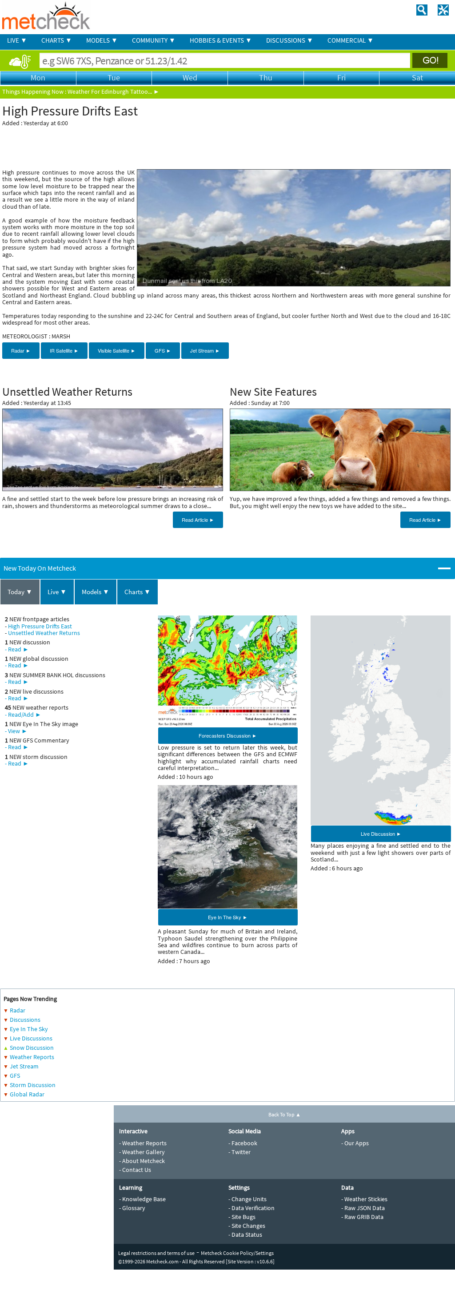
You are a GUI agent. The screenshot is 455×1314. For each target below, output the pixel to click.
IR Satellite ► (64, 350)
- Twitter (239, 1152)
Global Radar (27, 1094)
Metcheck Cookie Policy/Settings (237, 1253)
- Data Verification (251, 1208)
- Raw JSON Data (363, 1208)
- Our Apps (355, 1143)
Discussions (25, 1020)
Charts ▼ (137, 592)
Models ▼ (95, 592)
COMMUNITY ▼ (154, 40)
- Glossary (132, 1208)
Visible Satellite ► (117, 350)
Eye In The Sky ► (227, 917)
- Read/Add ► (23, 715)
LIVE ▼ (17, 40)
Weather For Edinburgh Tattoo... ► (114, 91)
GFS (15, 1076)
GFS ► (163, 350)
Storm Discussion (33, 1085)
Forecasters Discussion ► (228, 735)
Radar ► (21, 350)
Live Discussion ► (381, 833)
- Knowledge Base (142, 1199)
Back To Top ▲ (284, 1114)
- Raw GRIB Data (362, 1217)
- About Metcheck (142, 1161)
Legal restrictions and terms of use (156, 1253)
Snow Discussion (32, 1048)
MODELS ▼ (102, 40)
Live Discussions (31, 1038)
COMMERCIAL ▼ (350, 40)
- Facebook (242, 1143)
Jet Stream (24, 1066)
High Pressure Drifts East (40, 626)
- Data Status (245, 1235)
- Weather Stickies (364, 1199)
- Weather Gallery (142, 1152)
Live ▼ (57, 592)
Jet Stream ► (205, 350)
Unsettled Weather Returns (44, 633)
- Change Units (247, 1199)
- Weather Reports (143, 1143)
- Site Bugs (241, 1217)
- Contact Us (135, 1170)
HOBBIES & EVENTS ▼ (221, 40)
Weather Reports (32, 1057)
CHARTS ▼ (56, 40)
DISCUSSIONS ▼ (289, 40)
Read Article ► (198, 519)
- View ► (16, 731)
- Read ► (17, 649)
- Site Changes (246, 1226)
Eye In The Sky (29, 1029)
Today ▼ (20, 592)
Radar (17, 1010)
